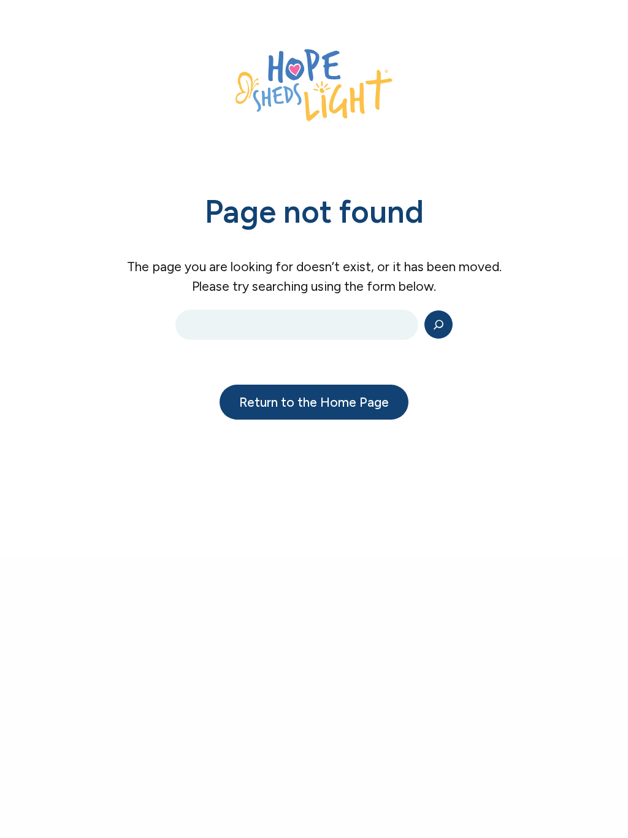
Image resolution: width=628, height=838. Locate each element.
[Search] (438, 324)
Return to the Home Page (314, 402)
